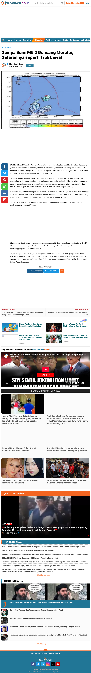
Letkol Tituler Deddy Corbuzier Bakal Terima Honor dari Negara (28, 550)
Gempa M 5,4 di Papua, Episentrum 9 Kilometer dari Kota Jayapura (19, 449)
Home (9, 40)
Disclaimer (44, 653)
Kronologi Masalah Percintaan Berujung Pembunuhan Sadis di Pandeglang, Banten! (67, 449)
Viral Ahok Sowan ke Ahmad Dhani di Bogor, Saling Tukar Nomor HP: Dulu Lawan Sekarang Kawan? (43, 547)
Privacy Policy (35, 653)
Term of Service (54, 653)
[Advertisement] (46, 21)
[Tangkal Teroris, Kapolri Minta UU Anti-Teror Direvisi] (4, 620)
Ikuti (29, 65)
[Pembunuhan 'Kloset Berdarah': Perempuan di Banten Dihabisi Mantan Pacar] (67, 468)
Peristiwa (74, 40)
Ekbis (65, 40)
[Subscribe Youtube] (57, 664)
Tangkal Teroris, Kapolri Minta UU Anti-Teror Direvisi (31, 618)
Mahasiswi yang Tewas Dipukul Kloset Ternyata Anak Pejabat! (20, 481)
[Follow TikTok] (53, 664)
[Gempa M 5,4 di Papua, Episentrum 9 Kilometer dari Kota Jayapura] (22, 436)
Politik (49, 40)
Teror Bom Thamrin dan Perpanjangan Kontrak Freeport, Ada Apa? (36, 610)
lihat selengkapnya (44, 575)
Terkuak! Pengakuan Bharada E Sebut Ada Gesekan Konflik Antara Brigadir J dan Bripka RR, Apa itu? (44, 562)
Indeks (17, 40)
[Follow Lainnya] (62, 271)
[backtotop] (45, 651)
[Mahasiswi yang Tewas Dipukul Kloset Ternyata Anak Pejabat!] (22, 468)
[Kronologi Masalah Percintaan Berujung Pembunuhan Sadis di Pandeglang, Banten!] (67, 436)
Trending (27, 40)
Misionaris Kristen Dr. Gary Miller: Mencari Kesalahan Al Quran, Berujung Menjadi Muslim (45, 627)
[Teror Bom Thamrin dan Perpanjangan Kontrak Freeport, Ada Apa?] (4, 612)
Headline (39, 40)
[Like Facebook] (33, 664)
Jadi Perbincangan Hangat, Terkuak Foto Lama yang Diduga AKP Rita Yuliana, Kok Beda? (39, 566)
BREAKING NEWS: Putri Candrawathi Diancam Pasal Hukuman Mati (30, 558)
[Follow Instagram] (48, 664)
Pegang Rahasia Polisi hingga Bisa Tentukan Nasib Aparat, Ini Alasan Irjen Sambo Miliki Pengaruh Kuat (45, 554)
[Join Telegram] (43, 664)
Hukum (57, 40)
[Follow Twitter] (38, 664)
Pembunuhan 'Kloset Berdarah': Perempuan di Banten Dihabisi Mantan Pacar (67, 481)
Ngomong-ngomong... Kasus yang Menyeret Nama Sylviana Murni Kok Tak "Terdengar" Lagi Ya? (48, 635)
